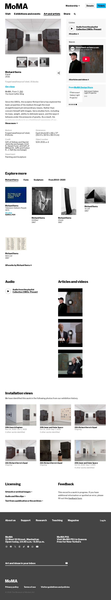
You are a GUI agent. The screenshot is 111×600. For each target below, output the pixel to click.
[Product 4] (74, 104)
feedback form (75, 498)
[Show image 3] (44, 62)
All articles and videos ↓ (79, 80)
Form (26, 180)
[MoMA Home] (16, 6)
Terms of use (30, 587)
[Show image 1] (22, 62)
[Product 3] (72, 104)
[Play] (71, 28)
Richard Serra (13, 72)
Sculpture (38, 180)
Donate (90, 6)
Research (41, 520)
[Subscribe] (66, 563)
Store (67, 13)
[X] (15, 546)
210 (21, 91)
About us (10, 520)
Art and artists (52, 14)
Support (26, 520)
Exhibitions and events (27, 14)
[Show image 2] (33, 62)
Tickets (101, 6)
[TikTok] (24, 546)
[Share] (58, 73)
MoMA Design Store (83, 87)
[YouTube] (37, 546)
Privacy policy (12, 587)
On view (10, 86)
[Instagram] (6, 546)
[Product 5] (76, 104)
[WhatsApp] (32, 546)
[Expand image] (33, 36)
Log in (103, 520)
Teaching (57, 520)
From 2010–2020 (57, 180)
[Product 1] (69, 104)
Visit (8, 14)
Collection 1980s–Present (88, 29)
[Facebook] (11, 546)
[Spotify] (28, 546)
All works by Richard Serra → (18, 265)
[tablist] (33, 62)
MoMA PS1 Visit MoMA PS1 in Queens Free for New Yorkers (72, 539)
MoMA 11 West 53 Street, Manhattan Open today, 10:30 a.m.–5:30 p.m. (24, 539)
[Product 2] (71, 104)
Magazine (73, 520)
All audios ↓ (74, 34)
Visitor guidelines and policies (55, 587)
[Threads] (19, 546)
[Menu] (75, 14)
